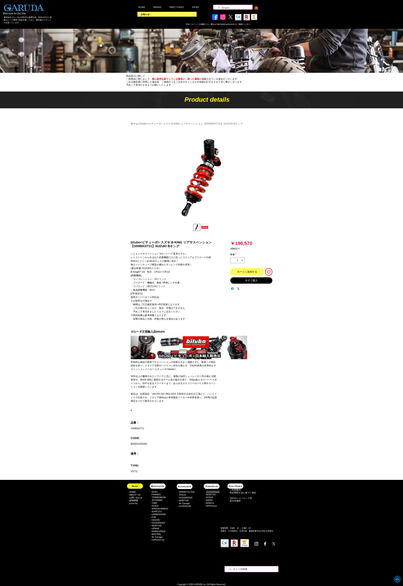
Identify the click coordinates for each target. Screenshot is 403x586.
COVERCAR (185, 506)
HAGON (156, 520)
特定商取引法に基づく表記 (243, 492)
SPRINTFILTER (186, 492)
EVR (154, 517)
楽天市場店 (235, 501)
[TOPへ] (397, 579)
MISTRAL (156, 534)
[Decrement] (233, 260)
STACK (182, 495)
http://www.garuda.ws (226, 24)
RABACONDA (158, 531)
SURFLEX (157, 511)
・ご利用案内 (234, 490)
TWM (154, 503)
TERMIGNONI (159, 497)
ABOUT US (134, 495)
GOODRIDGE (158, 523)
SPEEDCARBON (160, 508)
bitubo (155, 491)
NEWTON (156, 525)
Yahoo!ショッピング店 (241, 498)
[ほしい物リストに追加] (268, 271)
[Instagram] (256, 543)
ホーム (134, 123)
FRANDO (156, 494)
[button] (256, 7)
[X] (273, 543)
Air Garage (157, 537)
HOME (132, 492)
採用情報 (133, 500)
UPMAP (155, 528)
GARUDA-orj (158, 540)
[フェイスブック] (265, 543)
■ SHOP (231, 487)
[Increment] (242, 260)
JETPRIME (157, 500)
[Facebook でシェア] (232, 289)
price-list (133, 503)
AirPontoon (211, 506)
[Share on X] (238, 289)
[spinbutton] (237, 260)
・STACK (154, 506)
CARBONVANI (159, 514)
